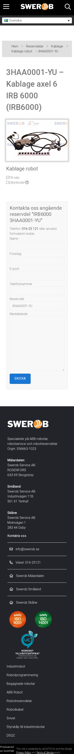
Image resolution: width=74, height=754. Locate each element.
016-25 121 (30, 229)
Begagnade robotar (21, 684)
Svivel (11, 718)
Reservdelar (35, 46)
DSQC (11, 735)
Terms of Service (45, 752)
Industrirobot (16, 666)
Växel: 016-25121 (28, 562)
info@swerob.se (27, 549)
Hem (15, 46)
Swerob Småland (28, 589)
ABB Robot (15, 692)
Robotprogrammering (22, 675)
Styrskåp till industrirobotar (26, 727)
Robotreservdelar (19, 701)
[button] (37, 20)
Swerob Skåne (26, 602)
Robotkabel (15, 709)
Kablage (57, 46)
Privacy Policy (23, 752)
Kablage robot (22, 51)
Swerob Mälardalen (29, 576)
